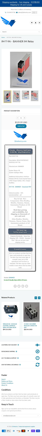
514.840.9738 (11, 12)
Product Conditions (7, 383)
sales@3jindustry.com (24, 12)
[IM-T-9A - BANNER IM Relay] (21, 70)
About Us (4, 385)
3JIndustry (15, 426)
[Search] (39, 31)
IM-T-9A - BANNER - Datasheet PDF (20, 187)
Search (3, 379)
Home (3, 37)
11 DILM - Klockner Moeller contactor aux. (30, 325)
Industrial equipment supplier (27, 426)
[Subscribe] (38, 415)
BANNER (12, 277)
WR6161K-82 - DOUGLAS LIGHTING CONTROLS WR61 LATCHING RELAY (10, 325)
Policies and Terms (6, 381)
